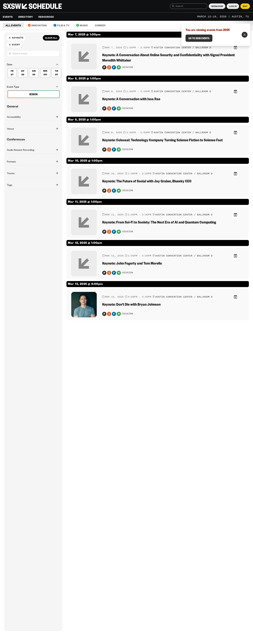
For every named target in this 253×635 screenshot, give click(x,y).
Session (33, 94)
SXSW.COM (217, 6)
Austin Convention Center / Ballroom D (182, 91)
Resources (46, 16)
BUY (245, 6)
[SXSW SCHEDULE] (32, 6)
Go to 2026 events (198, 38)
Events (8, 16)
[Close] (244, 35)
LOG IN (233, 6)
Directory (25, 16)
